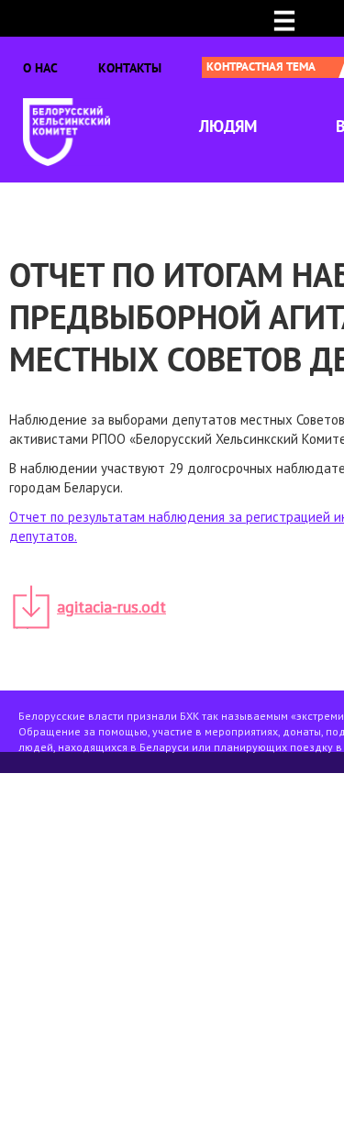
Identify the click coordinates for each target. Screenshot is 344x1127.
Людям (228, 126)
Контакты (129, 68)
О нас (40, 68)
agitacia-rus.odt (111, 606)
